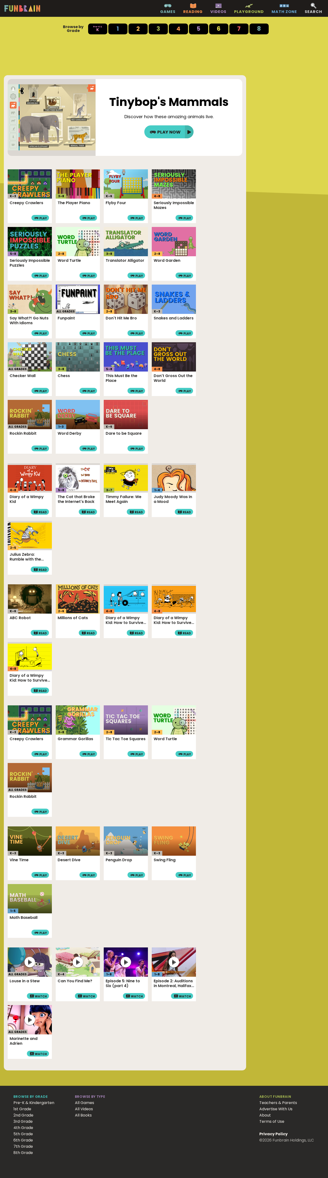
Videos (218, 12)
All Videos (84, 1109)
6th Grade (23, 1140)
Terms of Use (271, 1121)
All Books (83, 1115)
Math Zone (284, 12)
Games (168, 12)
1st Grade (22, 1109)
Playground (249, 12)
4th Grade (23, 1127)
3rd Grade (23, 1121)
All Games (84, 1102)
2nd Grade (23, 1115)
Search (313, 12)
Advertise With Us (275, 1109)
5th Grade (23, 1134)
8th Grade (23, 1152)
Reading (193, 12)
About (265, 1115)
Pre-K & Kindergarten (33, 1102)
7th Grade (23, 1146)
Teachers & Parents (278, 1102)
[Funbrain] (22, 11)
